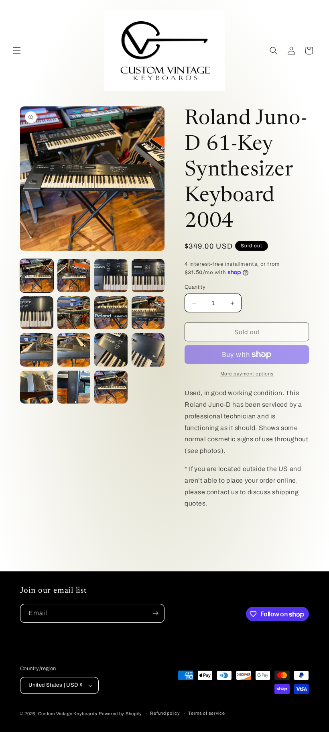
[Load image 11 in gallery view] (111, 350)
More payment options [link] (247, 374)
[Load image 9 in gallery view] (36, 350)
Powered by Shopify (120, 713)
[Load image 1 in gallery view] (36, 275)
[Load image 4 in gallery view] (148, 275)
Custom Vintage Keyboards (67, 713)
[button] (17, 50)
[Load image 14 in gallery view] (74, 387)
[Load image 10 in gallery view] (74, 350)
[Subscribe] (155, 613)
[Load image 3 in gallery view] (111, 275)
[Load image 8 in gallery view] (148, 313)
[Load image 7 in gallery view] (111, 313)
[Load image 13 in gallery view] (36, 387)
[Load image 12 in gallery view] (148, 350)
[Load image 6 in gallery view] (74, 313)
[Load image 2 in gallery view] (74, 275)
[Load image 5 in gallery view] (36, 313)
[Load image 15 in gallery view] (111, 387)
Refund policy (165, 713)
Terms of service (206, 713)
